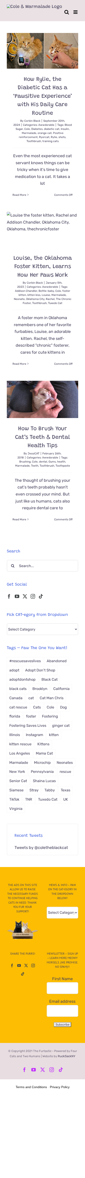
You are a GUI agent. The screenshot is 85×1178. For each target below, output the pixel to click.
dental (43, 461)
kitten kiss (33, 295)
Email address (62, 1001)
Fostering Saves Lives (27, 725)
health (61, 461)
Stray (34, 790)
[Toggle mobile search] (66, 12)
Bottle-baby (46, 290)
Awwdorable (46, 124)
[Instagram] (33, 596)
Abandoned (57, 661)
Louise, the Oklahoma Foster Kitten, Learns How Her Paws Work (42, 267)
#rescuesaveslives (25, 661)
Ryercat (44, 137)
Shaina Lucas (44, 781)
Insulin (65, 129)
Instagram (34, 735)
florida (14, 716)
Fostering (50, 716)
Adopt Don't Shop (40, 670)
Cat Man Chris (51, 698)
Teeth (34, 465)
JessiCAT (33, 453)
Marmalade (29, 133)
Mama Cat (44, 753)
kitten (54, 735)
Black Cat (49, 679)
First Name (62, 978)
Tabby (49, 790)
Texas (65, 790)
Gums (52, 461)
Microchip (42, 762)
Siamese (16, 790)
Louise (46, 295)
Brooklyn (39, 689)
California (61, 689)
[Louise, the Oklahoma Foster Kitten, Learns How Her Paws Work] (42, 230)
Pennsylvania (42, 771)
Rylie (54, 137)
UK (65, 799)
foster (31, 716)
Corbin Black (32, 120)
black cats (18, 689)
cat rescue (18, 707)
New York (17, 771)
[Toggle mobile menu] (75, 12)
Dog (63, 707)
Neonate (19, 299)
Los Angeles (19, 753)
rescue (65, 771)
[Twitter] (25, 596)
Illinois (14, 735)
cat (31, 698)
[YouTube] (17, 596)
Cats (37, 707)
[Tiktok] (41, 596)
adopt (14, 670)
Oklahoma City (35, 299)
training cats (50, 141)
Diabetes (37, 129)
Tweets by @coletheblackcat (41, 847)
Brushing (25, 461)
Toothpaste (63, 465)
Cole (27, 129)
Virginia (15, 808)
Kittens (43, 744)
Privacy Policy (60, 1087)
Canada (15, 698)
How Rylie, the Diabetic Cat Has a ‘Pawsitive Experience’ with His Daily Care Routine (42, 96)
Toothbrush (34, 141)
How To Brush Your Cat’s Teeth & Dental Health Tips (42, 437)
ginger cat (61, 725)
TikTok (14, 799)
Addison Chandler (26, 290)
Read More (19, 194)
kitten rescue (20, 744)
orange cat (45, 133)
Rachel (50, 299)
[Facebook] (9, 596)
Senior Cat (18, 781)
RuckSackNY (66, 1056)
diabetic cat (51, 129)
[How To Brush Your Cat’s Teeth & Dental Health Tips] (42, 399)
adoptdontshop (22, 679)
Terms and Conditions (31, 1087)
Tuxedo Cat (55, 303)
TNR (28, 799)
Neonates (65, 762)
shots (62, 137)
